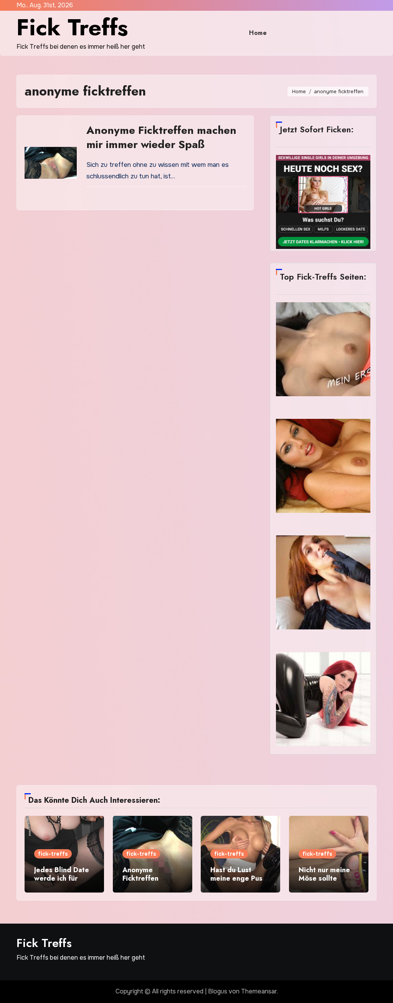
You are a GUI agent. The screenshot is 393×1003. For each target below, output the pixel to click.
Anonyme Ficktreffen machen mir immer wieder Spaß (161, 137)
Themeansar (259, 991)
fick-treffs (53, 853)
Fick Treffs (72, 27)
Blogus (217, 991)
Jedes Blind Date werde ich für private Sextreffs (62, 878)
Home (258, 32)
